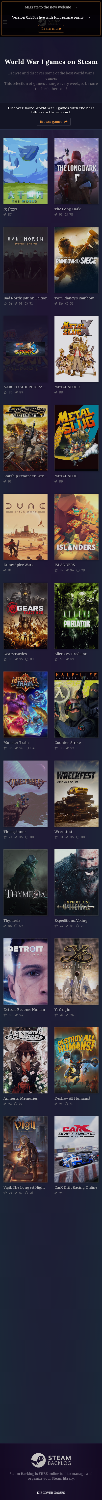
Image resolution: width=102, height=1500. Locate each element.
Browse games (51, 122)
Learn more (51, 29)
